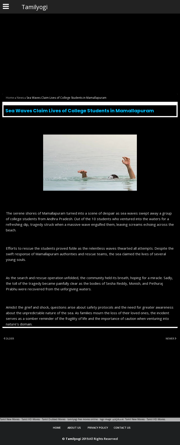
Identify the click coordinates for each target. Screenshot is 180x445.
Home (10, 98)
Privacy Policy (98, 427)
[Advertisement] (90, 47)
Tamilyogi (35, 7)
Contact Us (122, 427)
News (20, 98)
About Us (74, 427)
